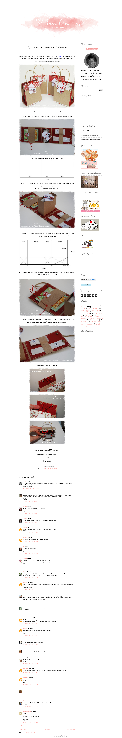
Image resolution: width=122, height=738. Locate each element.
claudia (25, 493)
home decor (97, 324)
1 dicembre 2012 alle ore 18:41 (30, 623)
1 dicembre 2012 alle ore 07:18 (30, 522)
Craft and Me (83, 308)
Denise (25, 558)
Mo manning (99, 313)
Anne (24, 701)
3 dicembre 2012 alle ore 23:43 (30, 663)
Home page (50, 2)
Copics (93, 307)
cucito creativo (89, 324)
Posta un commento (26, 726)
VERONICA (26, 537)
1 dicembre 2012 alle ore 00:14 (30, 501)
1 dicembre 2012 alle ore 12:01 (30, 577)
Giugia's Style (26, 594)
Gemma (25, 572)
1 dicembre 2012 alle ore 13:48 (30, 613)
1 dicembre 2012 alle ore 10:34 (30, 553)
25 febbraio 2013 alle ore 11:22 (30, 722)
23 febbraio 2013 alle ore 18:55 (30, 706)
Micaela (25, 658)
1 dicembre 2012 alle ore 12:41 (30, 589)
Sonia (24, 606)
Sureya (99, 321)
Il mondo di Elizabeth (28, 640)
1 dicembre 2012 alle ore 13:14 (30, 601)
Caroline (25, 518)
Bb (24, 546)
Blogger (64, 735)
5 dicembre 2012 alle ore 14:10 (30, 672)
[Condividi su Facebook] (51, 466)
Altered (89, 305)
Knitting (93, 310)
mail (90, 49)
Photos (98, 316)
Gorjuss (88, 310)
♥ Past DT (72, 2)
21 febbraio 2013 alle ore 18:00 (30, 696)
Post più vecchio (71, 729)
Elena (24, 481)
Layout (98, 310)
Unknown (25, 527)
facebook (93, 49)
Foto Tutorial (47, 468)
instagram (87, 49)
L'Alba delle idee (27, 618)
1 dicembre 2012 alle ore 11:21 (30, 567)
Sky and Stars (64, 736)
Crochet (89, 308)
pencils (95, 326)
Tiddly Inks (91, 323)
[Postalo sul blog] (47, 466)
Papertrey (88, 315)
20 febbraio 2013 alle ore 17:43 (30, 684)
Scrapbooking (84, 321)
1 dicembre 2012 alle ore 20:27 (30, 635)
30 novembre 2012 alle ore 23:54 (31, 488)
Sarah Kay (92, 318)
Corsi (99, 307)
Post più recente (23, 729)
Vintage (99, 323)
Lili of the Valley (85, 311)
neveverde (26, 668)
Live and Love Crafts (97, 311)
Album (82, 305)
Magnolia (87, 313)
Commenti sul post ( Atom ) (30, 732)
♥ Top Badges (61, 2)
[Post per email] (42, 466)
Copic (83, 307)
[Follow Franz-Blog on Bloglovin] (88, 280)
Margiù (25, 506)
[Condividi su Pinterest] (53, 466)
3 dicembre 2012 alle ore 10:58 (30, 653)
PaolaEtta (25, 649)
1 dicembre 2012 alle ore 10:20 (30, 541)
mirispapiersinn (27, 711)
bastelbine (26, 677)
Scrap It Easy (94, 320)
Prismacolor (84, 318)
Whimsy (82, 324)
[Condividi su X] (49, 466)
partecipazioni (89, 326)
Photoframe (90, 316)
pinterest (96, 49)
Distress (95, 308)
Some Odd (93, 321)
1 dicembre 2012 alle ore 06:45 (30, 513)
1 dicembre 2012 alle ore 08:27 (30, 533)
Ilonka (24, 689)
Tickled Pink (83, 323)
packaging (54, 468)
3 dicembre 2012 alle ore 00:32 (30, 644)
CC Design (97, 305)
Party (95, 315)
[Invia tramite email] (45, 466)
